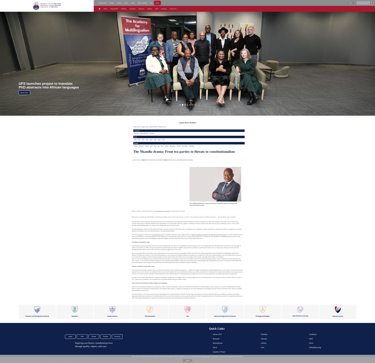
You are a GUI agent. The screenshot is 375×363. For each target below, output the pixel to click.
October (179, 146)
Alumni (149, 9)
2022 (147, 139)
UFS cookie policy (205, 356)
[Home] (99, 9)
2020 (139, 139)
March (147, 146)
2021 (143, 139)
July (162, 146)
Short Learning (142, 3)
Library (119, 3)
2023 (151, 139)
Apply (157, 3)
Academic (132, 9)
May (155, 146)
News (126, 3)
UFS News (136, 133)
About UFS (217, 334)
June (159, 146)
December (191, 146)
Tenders (105, 336)
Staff (156, 9)
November (185, 146)
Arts (151, 3)
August (167, 146)
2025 (159, 139)
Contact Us (173, 9)
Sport (132, 3)
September (172, 146)
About (105, 9)
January (136, 146)
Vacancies (117, 336)
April (151, 146)
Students (123, 9)
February (141, 146)
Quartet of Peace (219, 352)
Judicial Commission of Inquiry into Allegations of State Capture (209, 234)
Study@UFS (114, 9)
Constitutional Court (157, 234)
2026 (163, 139)
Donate (112, 3)
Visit (82, 336)
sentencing (140, 234)
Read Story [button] (24, 93)
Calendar (164, 9)
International (102, 3)
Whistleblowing (315, 347)
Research (141, 9)
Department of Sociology (163, 211)
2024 (155, 139)
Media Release (144, 133)
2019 (135, 139)
